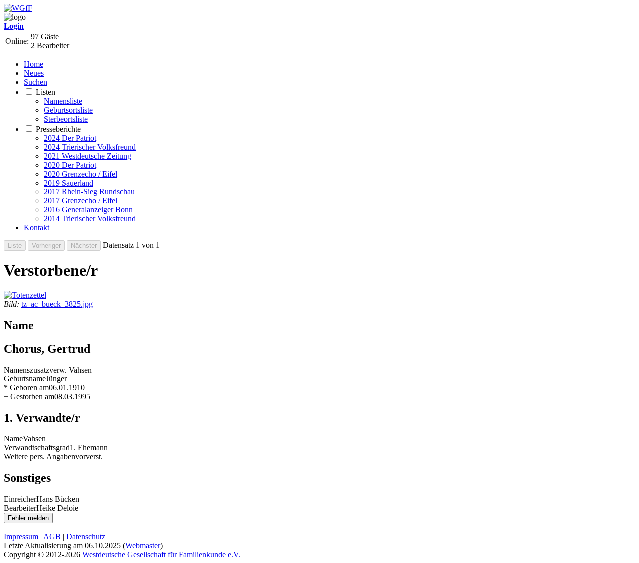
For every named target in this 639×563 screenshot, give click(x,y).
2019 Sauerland (68, 183)
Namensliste (63, 101)
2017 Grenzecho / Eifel (80, 200)
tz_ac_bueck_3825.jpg (57, 304)
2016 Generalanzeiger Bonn (88, 209)
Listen (45, 92)
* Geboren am (26, 387)
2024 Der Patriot (70, 138)
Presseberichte (58, 129)
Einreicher (20, 499)
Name (13, 438)
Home (33, 64)
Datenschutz (85, 536)
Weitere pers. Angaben (39, 456)
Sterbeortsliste (66, 119)
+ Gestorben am (29, 396)
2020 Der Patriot (70, 165)
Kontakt (36, 227)
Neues (34, 73)
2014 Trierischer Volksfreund (90, 218)
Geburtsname (25, 379)
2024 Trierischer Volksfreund (90, 147)
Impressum (21, 536)
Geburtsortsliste (68, 110)
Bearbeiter (20, 508)
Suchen (35, 82)
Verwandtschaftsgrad (37, 447)
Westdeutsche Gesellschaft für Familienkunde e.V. (161, 554)
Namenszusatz (26, 370)
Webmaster (142, 545)
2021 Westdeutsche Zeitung (87, 156)
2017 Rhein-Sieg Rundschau (89, 192)
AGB (52, 536)
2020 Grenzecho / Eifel (80, 174)
